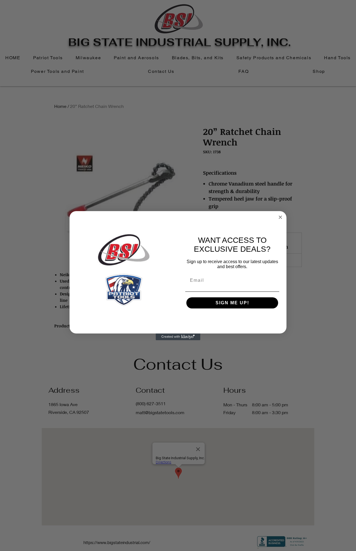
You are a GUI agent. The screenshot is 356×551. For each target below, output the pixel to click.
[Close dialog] (280, 217)
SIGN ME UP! (232, 302)
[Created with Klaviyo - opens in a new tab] (178, 336)
